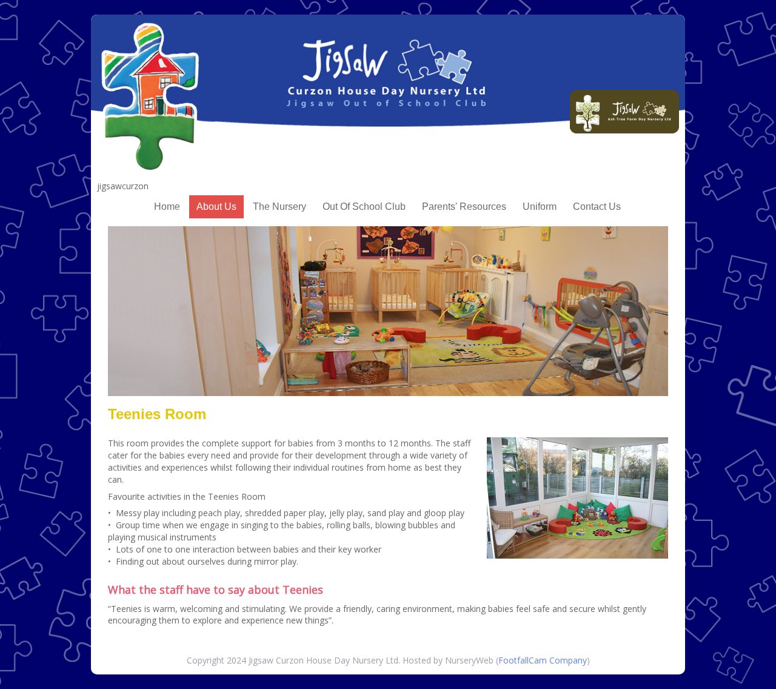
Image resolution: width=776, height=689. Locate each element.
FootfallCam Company (542, 660)
